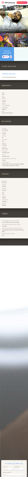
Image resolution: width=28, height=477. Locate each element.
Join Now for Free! (22, 2)
